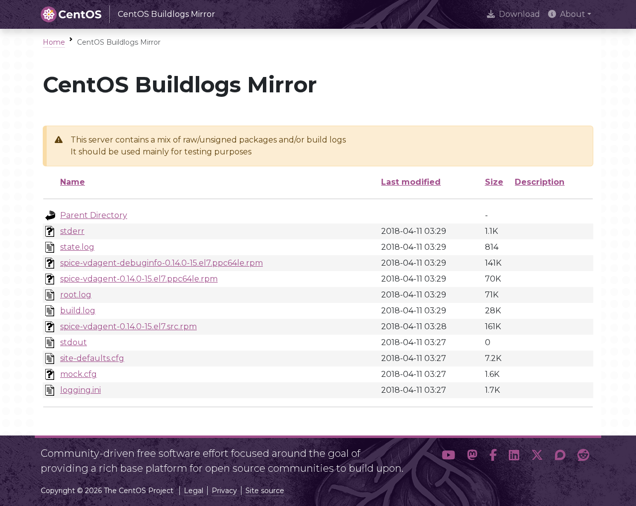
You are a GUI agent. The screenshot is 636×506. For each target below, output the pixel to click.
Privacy (224, 490)
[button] (448, 457)
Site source (264, 490)
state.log (77, 247)
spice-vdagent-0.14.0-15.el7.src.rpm (128, 326)
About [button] (572, 14)
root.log (75, 294)
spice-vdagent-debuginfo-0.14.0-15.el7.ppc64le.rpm (161, 263)
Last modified (411, 182)
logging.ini (80, 390)
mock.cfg (78, 374)
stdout (73, 342)
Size (494, 182)
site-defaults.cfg (92, 358)
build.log (77, 310)
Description (539, 182)
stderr (72, 231)
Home (54, 42)
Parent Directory (93, 215)
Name (72, 182)
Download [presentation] (519, 14)
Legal (193, 490)
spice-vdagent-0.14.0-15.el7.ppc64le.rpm (139, 279)
